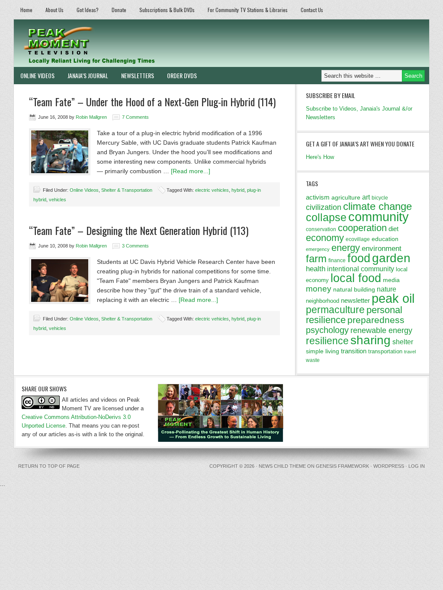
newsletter (355, 300)
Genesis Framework (342, 466)
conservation (321, 229)
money (318, 288)
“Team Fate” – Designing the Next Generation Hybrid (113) (138, 230)
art (366, 197)
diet (393, 228)
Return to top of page (49, 466)
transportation (385, 351)
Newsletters (137, 75)
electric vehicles (212, 190)
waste (313, 360)
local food (356, 278)
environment (381, 248)
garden (391, 258)
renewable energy (381, 330)
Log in (416, 466)
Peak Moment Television (114, 43)
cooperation (362, 227)
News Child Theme (282, 466)
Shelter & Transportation (126, 190)
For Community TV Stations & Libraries (248, 9)
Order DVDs (182, 75)
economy (325, 237)
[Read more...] (190, 171)
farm (316, 258)
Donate (119, 9)
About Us (54, 9)
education (385, 238)
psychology (327, 330)
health (315, 269)
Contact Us (312, 9)
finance (337, 260)
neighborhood (322, 301)
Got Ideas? (88, 9)
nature (386, 289)
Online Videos (37, 75)
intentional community (360, 269)
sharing (370, 340)
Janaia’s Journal (87, 75)
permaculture (335, 309)
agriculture (345, 197)
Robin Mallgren (91, 117)
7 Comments (135, 117)
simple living (322, 351)
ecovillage (358, 239)
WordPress (388, 466)
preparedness (375, 320)
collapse (326, 217)
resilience (327, 340)
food (358, 258)
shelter (402, 342)
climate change (377, 206)
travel (410, 351)
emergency (318, 249)
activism (318, 197)
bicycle (380, 197)
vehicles (57, 199)
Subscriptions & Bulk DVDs (167, 9)
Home (26, 9)
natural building (354, 289)
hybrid (237, 190)
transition (353, 351)
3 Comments (135, 245)
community (378, 216)
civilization (323, 207)
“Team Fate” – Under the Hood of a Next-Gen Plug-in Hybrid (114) (152, 101)
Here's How (320, 157)
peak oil (393, 298)
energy (345, 247)
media (391, 279)
